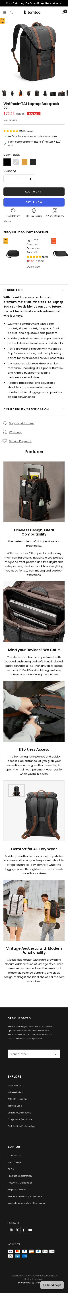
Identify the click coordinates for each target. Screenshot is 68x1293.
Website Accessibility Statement (27, 1203)
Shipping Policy (17, 1189)
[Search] (11, 12)
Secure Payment (20, 441)
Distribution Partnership (21, 1126)
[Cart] (63, 12)
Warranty (15, 432)
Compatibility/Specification (26, 409)
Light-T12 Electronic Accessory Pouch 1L (33, 246)
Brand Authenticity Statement (25, 1196)
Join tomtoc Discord (19, 1112)
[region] (34, 52)
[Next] (61, 53)
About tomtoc (16, 1085)
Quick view (33, 266)
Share (7, 221)
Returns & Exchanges (20, 1182)
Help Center (15, 1162)
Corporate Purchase (20, 1119)
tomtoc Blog (15, 1106)
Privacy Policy (26, 1282)
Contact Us (14, 1155)
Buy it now (34, 202)
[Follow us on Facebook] (23, 1230)
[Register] (55, 1054)
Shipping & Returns (21, 423)
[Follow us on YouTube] (30, 1230)
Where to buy (16, 1092)
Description (12, 290)
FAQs (11, 1169)
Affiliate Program (18, 1099)
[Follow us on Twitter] (17, 1230)
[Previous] (7, 53)
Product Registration (20, 1176)
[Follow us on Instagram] (11, 1230)
